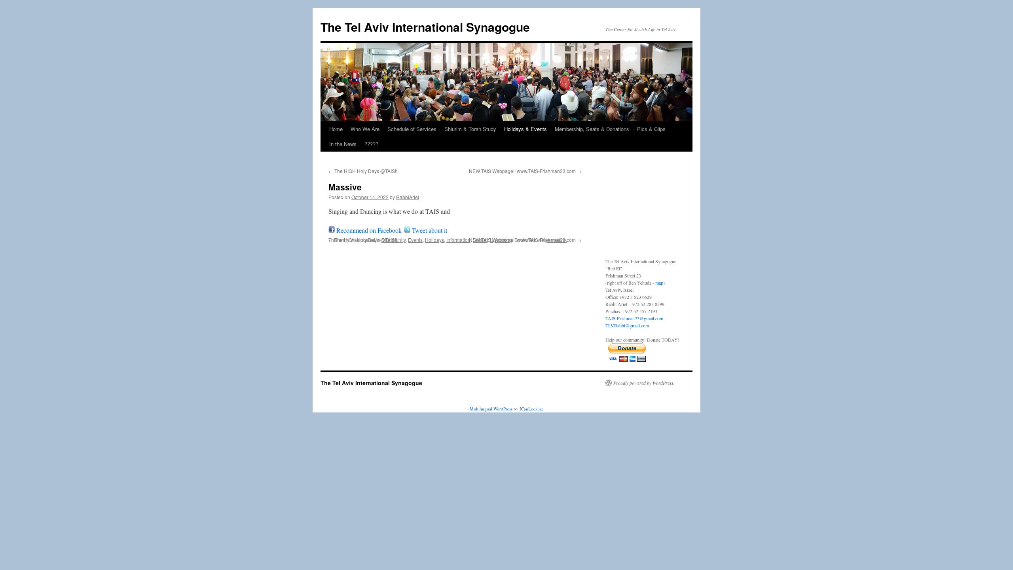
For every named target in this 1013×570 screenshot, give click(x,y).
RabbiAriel (407, 197)
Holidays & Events (525, 129)
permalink (556, 239)
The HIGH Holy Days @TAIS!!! (363, 170)
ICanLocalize (532, 409)
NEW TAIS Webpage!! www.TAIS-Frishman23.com (525, 170)
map (659, 282)
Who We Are (365, 129)
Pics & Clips (651, 129)
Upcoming (501, 239)
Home (336, 129)
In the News (343, 144)
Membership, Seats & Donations (592, 129)
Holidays (434, 239)
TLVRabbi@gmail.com (627, 325)
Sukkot (480, 239)
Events (415, 239)
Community (393, 239)
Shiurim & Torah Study (470, 129)
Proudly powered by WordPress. (644, 383)
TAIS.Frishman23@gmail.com (634, 318)
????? (371, 144)
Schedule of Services (411, 129)
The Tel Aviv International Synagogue (425, 26)
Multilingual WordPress (491, 409)
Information (458, 239)
